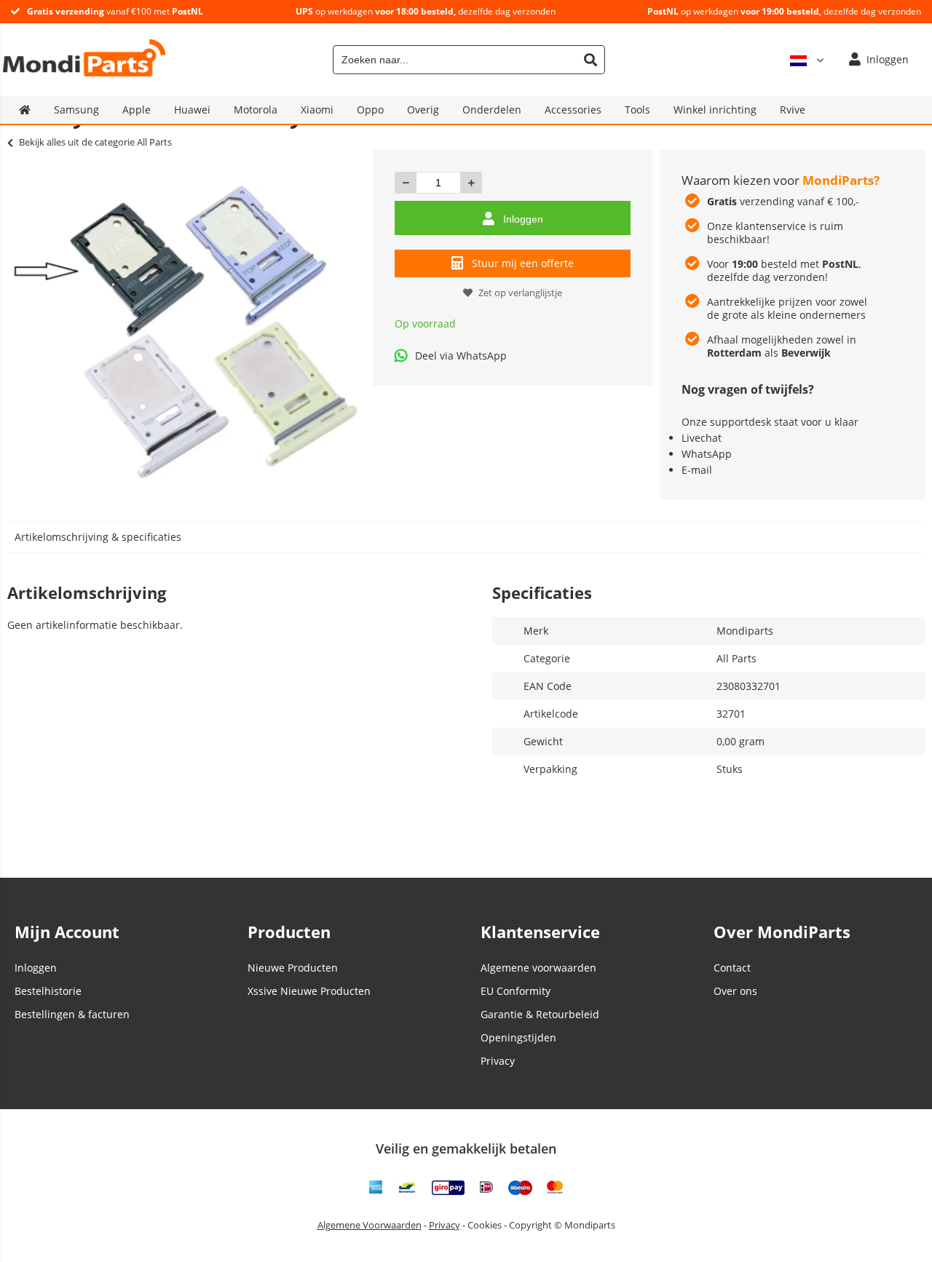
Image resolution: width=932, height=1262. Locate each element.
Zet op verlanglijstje (520, 292)
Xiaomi (317, 109)
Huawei (192, 109)
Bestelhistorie (48, 991)
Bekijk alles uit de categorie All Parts (95, 141)
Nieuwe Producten (293, 968)
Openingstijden (518, 1037)
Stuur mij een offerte (523, 263)
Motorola (255, 109)
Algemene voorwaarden (538, 968)
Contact (732, 968)
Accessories (573, 109)
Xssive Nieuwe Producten (309, 991)
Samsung (76, 109)
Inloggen (523, 219)
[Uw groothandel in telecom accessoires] (84, 72)
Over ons (735, 991)
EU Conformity (515, 991)
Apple (136, 109)
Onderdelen (491, 109)
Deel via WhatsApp (461, 355)
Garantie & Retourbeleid (540, 1014)
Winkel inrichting (715, 109)
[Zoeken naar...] (590, 59)
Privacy (498, 1061)
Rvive (792, 109)
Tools (637, 109)
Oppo (370, 109)
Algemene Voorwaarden (369, 1224)
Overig (423, 109)
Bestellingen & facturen (72, 1014)
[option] (186, 332)
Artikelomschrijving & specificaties (98, 537)
